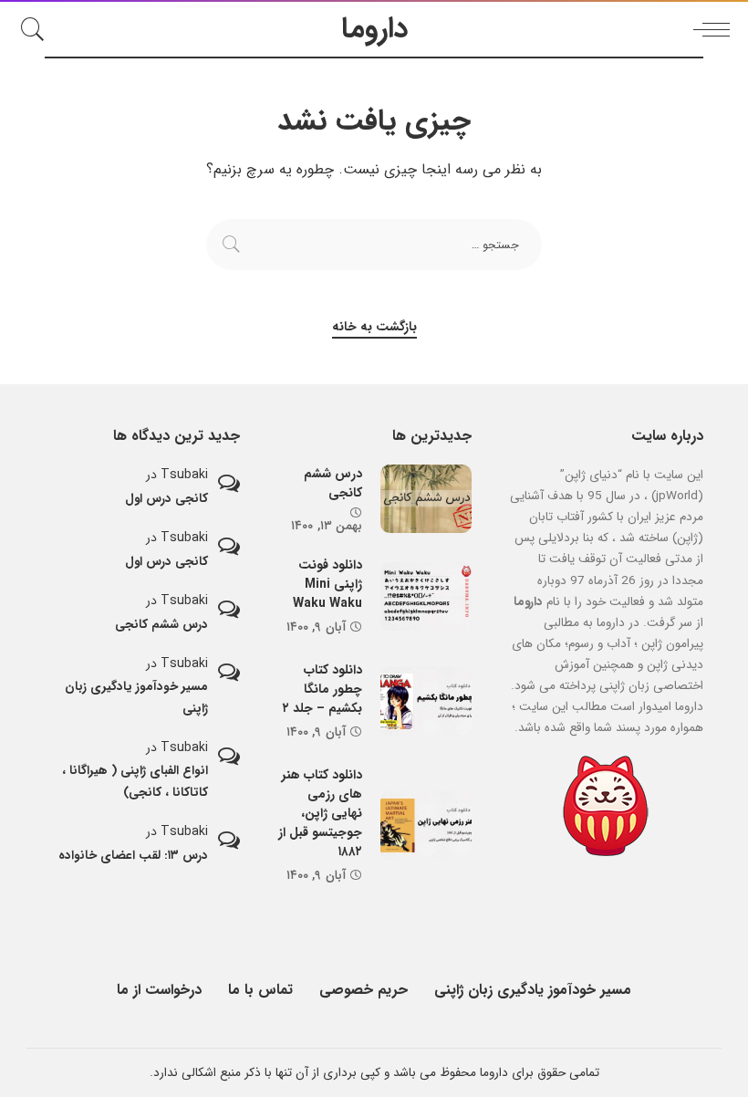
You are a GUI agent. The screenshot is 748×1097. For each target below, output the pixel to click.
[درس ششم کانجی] (426, 499)
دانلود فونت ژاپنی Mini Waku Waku (327, 584)
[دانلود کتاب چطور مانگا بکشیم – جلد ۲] (426, 701)
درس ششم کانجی (333, 483)
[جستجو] (37, 29)
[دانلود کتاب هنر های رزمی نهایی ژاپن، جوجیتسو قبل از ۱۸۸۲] (426, 825)
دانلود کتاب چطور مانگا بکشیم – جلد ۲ (322, 689)
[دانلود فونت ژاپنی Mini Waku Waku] (426, 596)
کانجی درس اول (166, 498)
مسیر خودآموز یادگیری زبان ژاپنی (136, 697)
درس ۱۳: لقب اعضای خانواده (133, 855)
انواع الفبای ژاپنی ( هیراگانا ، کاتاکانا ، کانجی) (135, 781)
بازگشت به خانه (374, 327)
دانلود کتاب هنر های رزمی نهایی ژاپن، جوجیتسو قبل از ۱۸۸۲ (320, 813)
